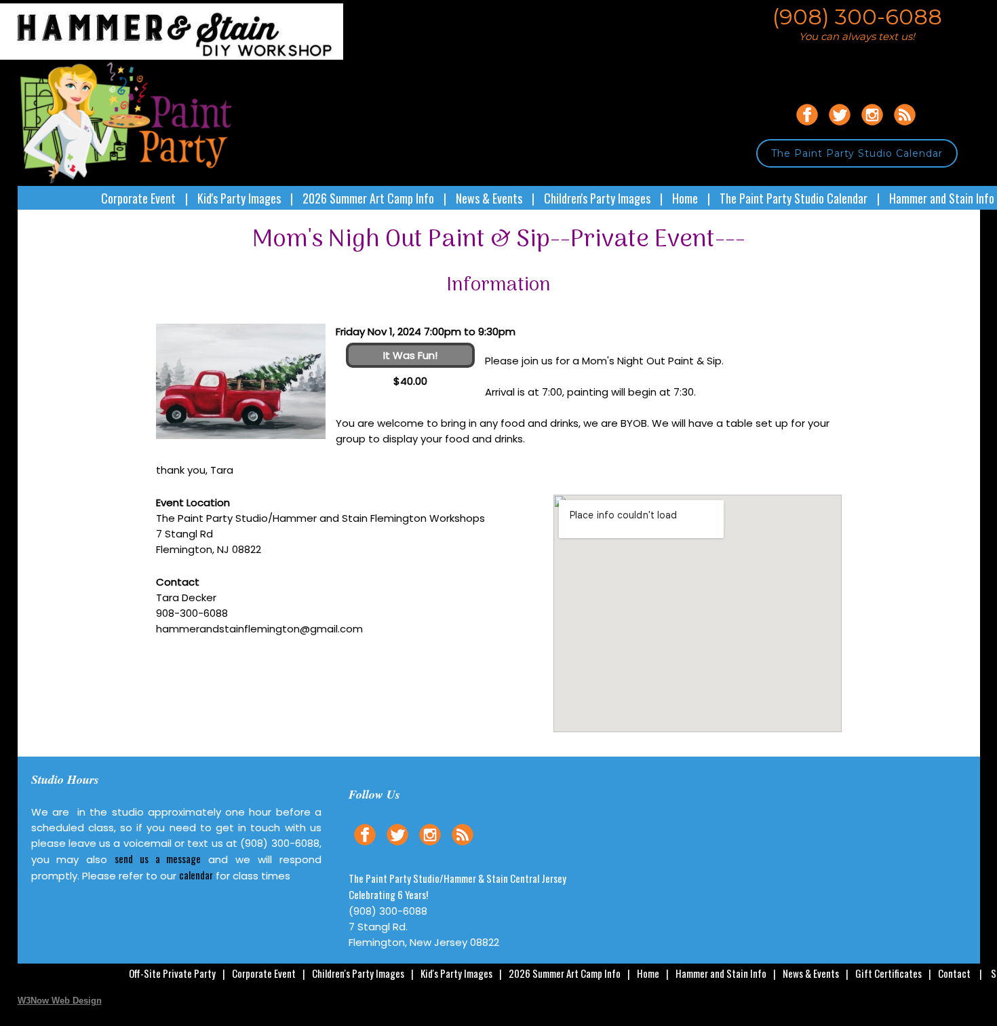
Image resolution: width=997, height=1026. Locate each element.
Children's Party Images (597, 198)
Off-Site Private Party (172, 973)
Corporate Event (138, 198)
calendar (196, 874)
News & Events (489, 198)
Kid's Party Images (239, 198)
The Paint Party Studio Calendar (857, 153)
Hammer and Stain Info (941, 198)
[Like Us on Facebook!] (807, 127)
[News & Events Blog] (904, 127)
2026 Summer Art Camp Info (368, 198)
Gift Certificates (888, 973)
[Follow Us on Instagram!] (872, 127)
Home (685, 198)
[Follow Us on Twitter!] (839, 127)
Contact (954, 973)
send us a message (158, 858)
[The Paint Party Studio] (181, 56)
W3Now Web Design (60, 1000)
